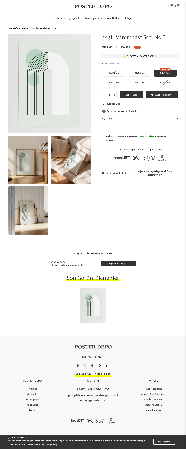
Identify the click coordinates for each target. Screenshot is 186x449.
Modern (24, 28)
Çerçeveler (32, 394)
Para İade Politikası (153, 399)
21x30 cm (140, 73)
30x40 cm (165, 72)
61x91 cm (165, 82)
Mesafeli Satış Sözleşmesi (154, 394)
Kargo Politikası (153, 410)
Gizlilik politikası (153, 388)
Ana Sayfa (13, 28)
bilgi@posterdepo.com (94, 400)
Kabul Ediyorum (164, 442)
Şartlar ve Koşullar (153, 405)
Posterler (32, 388)
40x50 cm (114, 82)
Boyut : (110, 64)
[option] (49, 83)
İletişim (32, 410)
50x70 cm (140, 82)
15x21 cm (114, 73)
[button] (11, 6)
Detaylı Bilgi (51, 444)
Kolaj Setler (32, 405)
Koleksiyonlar (32, 399)
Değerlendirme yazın (118, 263)
